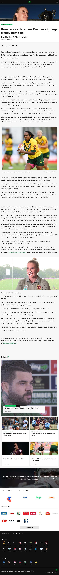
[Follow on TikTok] (13, 533)
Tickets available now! (10, 343)
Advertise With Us (30, 571)
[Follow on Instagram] (22, 533)
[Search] (57, 2)
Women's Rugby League (7, 24)
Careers (15, 571)
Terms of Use (3, 571)
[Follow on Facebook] (16, 533)
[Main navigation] (2, 2)
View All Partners (29, 527)
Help (19, 571)
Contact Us (23, 571)
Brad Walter (6, 37)
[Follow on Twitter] (19, 533)
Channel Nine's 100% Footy (17, 252)
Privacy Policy (10, 571)
